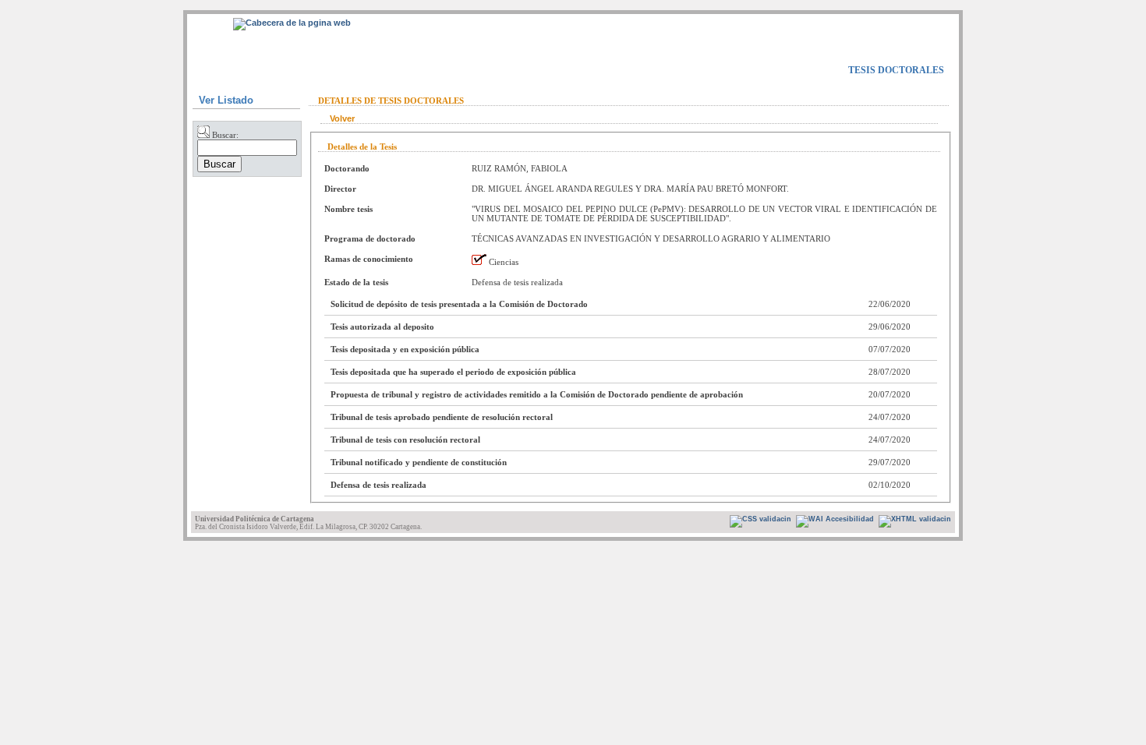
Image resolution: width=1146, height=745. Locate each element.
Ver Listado (226, 100)
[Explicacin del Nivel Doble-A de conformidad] (760, 521)
